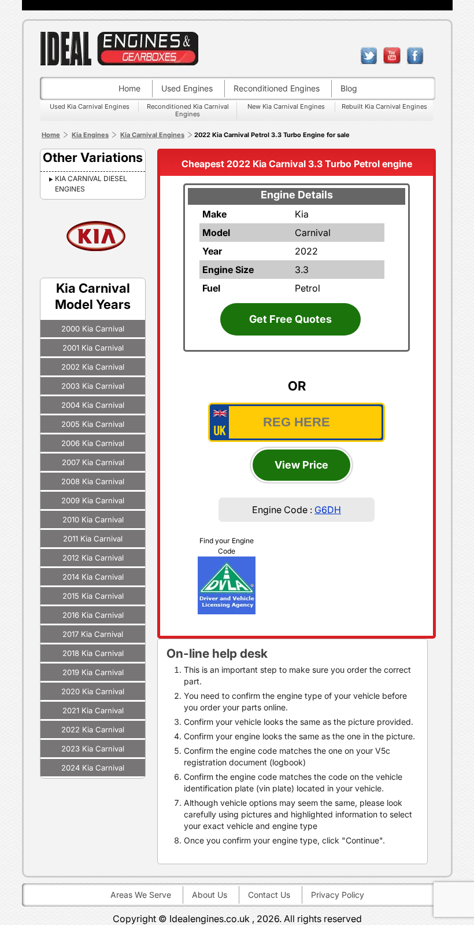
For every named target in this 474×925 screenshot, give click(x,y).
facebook (415, 55)
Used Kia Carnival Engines (89, 106)
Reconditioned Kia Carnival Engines (188, 110)
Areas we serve (140, 895)
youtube (392, 55)
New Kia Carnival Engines (286, 106)
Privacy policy (337, 895)
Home (129, 88)
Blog (348, 88)
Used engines (187, 88)
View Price (301, 465)
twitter (368, 55)
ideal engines (119, 48)
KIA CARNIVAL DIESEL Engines (91, 183)
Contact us (269, 895)
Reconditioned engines (277, 88)
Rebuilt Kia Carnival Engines (384, 106)
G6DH (327, 509)
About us (209, 895)
